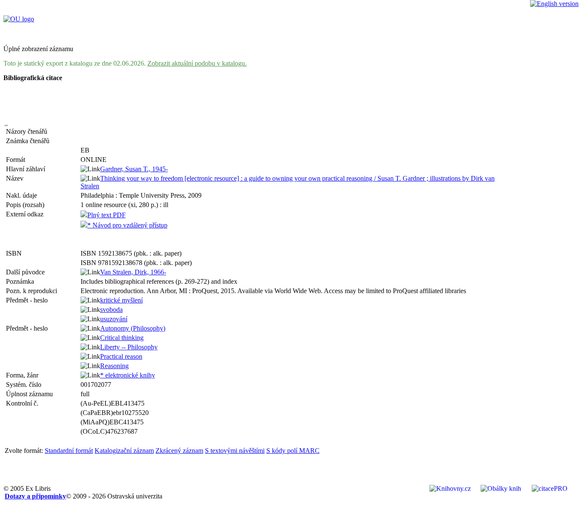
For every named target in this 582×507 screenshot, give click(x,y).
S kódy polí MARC (293, 450)
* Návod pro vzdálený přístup (127, 225)
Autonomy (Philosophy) (132, 328)
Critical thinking (122, 337)
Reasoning (114, 365)
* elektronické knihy (127, 375)
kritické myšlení (121, 300)
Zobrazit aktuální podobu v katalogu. (197, 63)
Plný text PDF (106, 215)
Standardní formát (69, 450)
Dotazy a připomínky (35, 496)
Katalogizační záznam (124, 450)
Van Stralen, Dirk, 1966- (133, 272)
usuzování (113, 319)
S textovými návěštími (235, 450)
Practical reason (121, 356)
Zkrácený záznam (179, 450)
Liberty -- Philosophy (129, 347)
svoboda (111, 309)
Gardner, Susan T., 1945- (134, 169)
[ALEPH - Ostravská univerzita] (18, 19)
